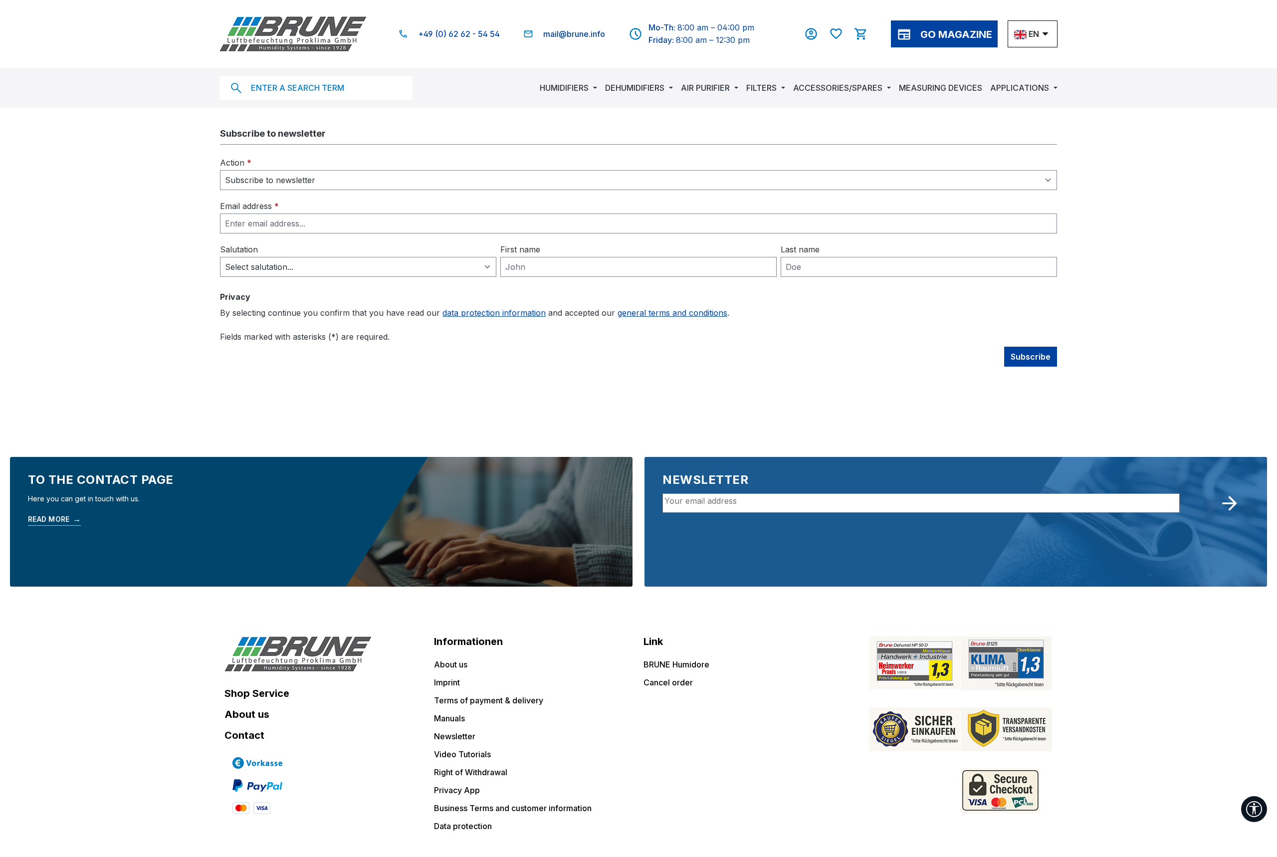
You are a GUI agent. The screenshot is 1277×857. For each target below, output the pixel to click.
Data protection (463, 826)
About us (246, 714)
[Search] (236, 88)
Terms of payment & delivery (488, 700)
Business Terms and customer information (513, 808)
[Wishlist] (841, 33)
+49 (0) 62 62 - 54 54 (459, 34)
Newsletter (454, 736)
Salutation (239, 249)
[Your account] (816, 33)
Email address (249, 206)
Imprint (447, 682)
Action (235, 163)
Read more (54, 519)
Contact (244, 735)
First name (520, 249)
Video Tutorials (462, 754)
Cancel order (668, 682)
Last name (800, 249)
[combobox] (316, 88)
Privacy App (457, 790)
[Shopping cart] (865, 33)
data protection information (494, 313)
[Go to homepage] (293, 33)
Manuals (449, 718)
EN (1034, 34)
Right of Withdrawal (470, 772)
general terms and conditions (672, 313)
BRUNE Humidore (676, 664)
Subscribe (1031, 357)
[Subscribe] (1229, 503)
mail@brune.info (574, 34)
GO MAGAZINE (956, 34)
